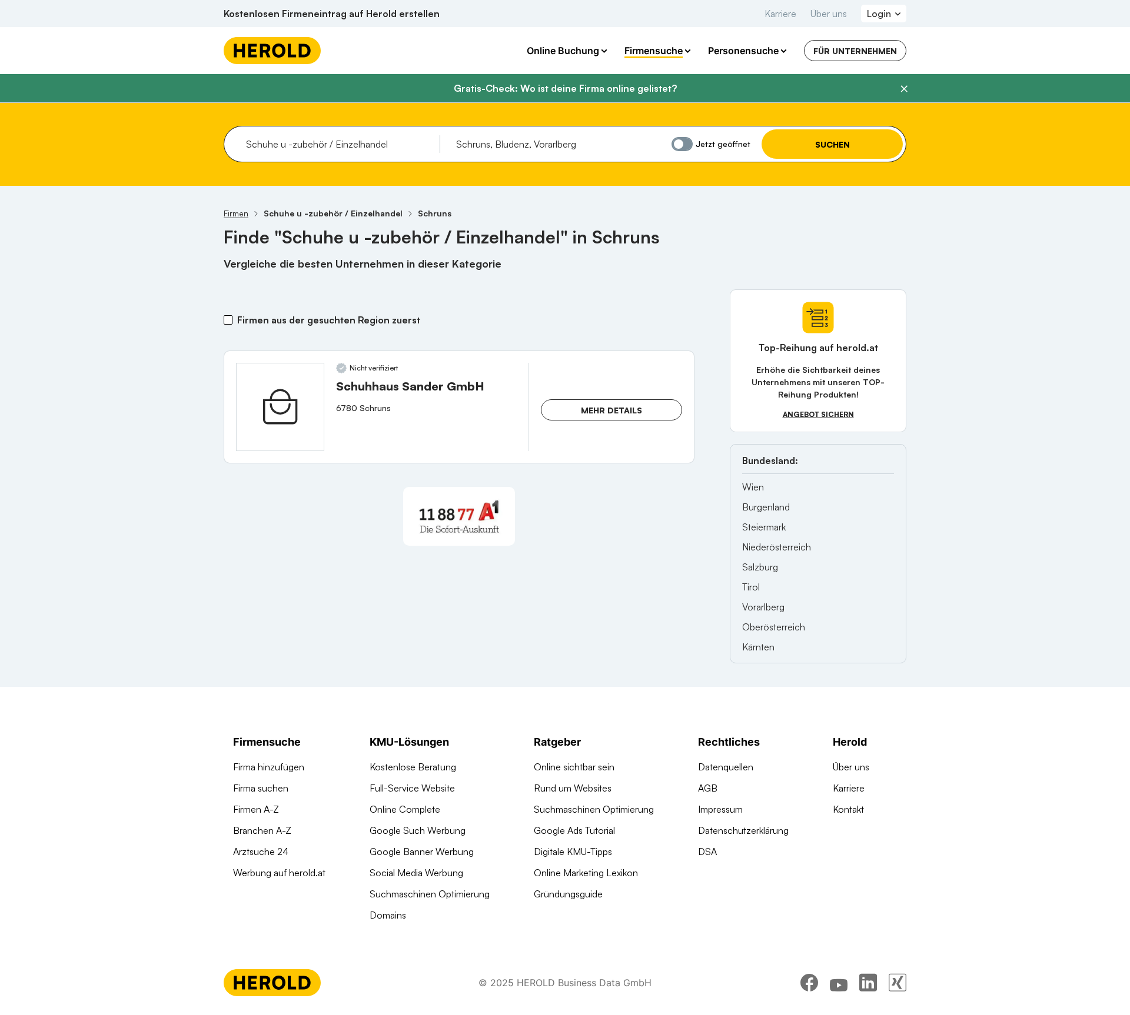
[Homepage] (272, 50)
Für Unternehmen (855, 51)
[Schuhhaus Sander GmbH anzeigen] (280, 407)
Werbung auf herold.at (279, 873)
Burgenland (766, 507)
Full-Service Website (412, 788)
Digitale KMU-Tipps (573, 851)
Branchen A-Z (262, 830)
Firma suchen (260, 788)
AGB (707, 788)
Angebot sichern (818, 414)
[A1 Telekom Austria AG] (459, 516)
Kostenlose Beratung (413, 767)
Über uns (828, 13)
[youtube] (839, 982)
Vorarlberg (763, 607)
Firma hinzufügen (268, 767)
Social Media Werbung (416, 873)
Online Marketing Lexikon (586, 873)
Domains (388, 915)
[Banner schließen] (904, 89)
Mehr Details (611, 410)
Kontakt (848, 809)
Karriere (780, 13)
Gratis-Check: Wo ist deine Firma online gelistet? (565, 88)
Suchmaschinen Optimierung (430, 894)
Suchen (832, 144)
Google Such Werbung (418, 830)
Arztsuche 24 (260, 851)
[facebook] (809, 982)
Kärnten (758, 647)
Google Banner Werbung (422, 851)
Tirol (751, 587)
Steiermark (764, 527)
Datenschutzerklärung (743, 830)
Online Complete (405, 809)
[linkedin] (868, 982)
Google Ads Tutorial (574, 830)
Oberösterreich (773, 627)
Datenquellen (725, 767)
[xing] (897, 982)
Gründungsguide (568, 894)
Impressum (720, 809)
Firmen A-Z (256, 809)
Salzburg (760, 567)
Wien (753, 487)
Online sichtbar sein (574, 767)
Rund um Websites (572, 788)
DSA (707, 851)
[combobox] (338, 144)
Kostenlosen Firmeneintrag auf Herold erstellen (332, 13)
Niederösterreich (776, 547)
